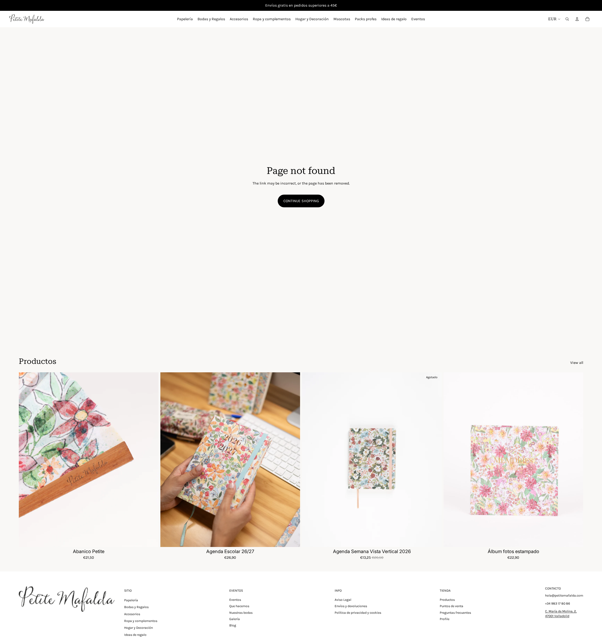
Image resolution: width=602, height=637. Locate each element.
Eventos (235, 600)
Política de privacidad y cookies (358, 613)
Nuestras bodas (241, 613)
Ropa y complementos (140, 621)
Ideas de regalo (135, 635)
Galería (234, 619)
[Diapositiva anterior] (26, 459)
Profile (444, 619)
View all (576, 362)
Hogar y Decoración (138, 628)
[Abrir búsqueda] (567, 19)
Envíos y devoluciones (351, 606)
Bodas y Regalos (136, 607)
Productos (447, 600)
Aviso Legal (343, 600)
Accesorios (132, 614)
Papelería (131, 600)
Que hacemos (239, 606)
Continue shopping (301, 201)
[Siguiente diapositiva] (151, 459)
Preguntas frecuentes (455, 613)
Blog (232, 625)
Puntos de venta (451, 606)
